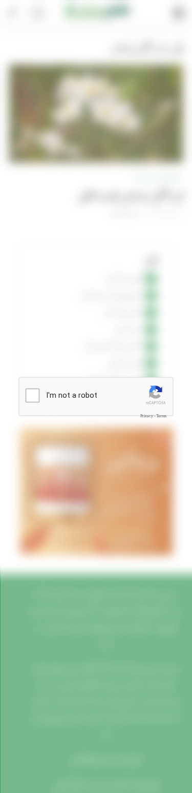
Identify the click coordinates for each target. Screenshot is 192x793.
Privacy (146, 416)
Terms (161, 416)
